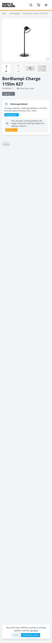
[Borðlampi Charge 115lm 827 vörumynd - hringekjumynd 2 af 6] (18, 68)
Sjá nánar (34, 630)
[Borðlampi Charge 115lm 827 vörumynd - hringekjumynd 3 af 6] (30, 68)
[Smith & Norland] (8, 5)
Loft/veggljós (14, 13)
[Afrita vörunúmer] (13, 88)
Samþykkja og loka (30, 635)
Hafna (16, 635)
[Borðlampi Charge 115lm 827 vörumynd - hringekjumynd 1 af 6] (6, 68)
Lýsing (6, 144)
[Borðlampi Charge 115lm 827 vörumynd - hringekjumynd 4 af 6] (42, 68)
